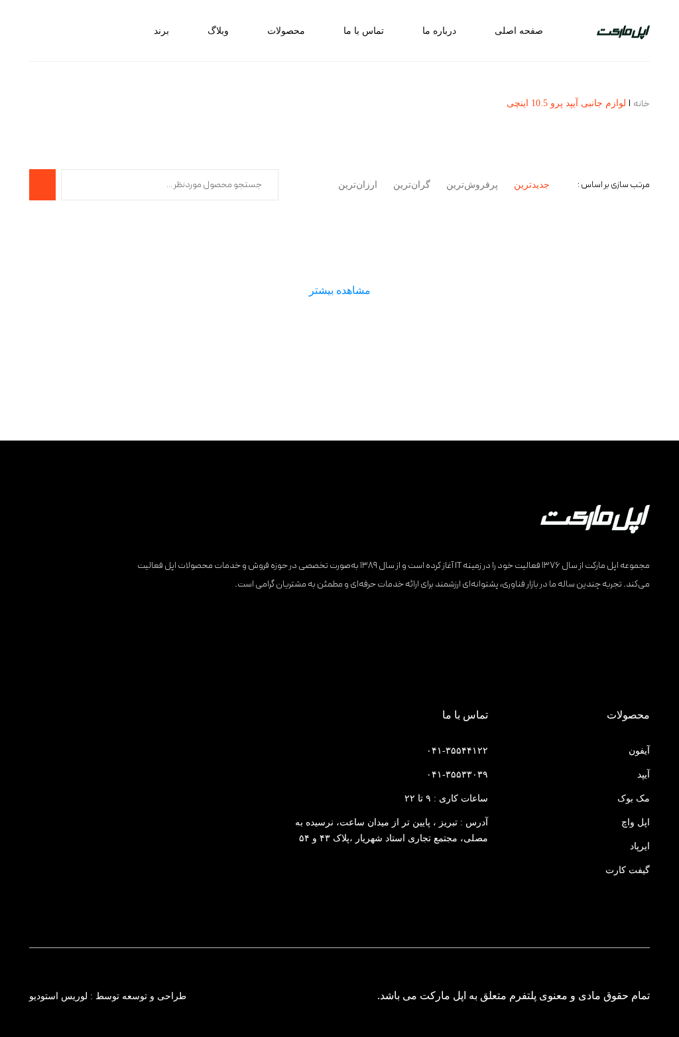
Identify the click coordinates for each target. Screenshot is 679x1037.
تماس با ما (363, 31)
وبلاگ (218, 31)
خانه (641, 104)
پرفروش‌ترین (472, 185)
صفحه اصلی (519, 31)
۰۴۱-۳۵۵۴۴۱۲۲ (457, 751)
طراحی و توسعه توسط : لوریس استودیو (107, 996)
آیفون (639, 751)
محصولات (286, 31)
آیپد (643, 775)
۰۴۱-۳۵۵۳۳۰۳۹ (457, 775)
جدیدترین (532, 185)
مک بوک (633, 798)
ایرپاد (640, 846)
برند (161, 31)
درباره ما (439, 31)
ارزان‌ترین (357, 185)
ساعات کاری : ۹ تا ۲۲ (446, 798)
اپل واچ (635, 822)
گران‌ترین (411, 185)
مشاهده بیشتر (340, 290)
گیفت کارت (627, 870)
